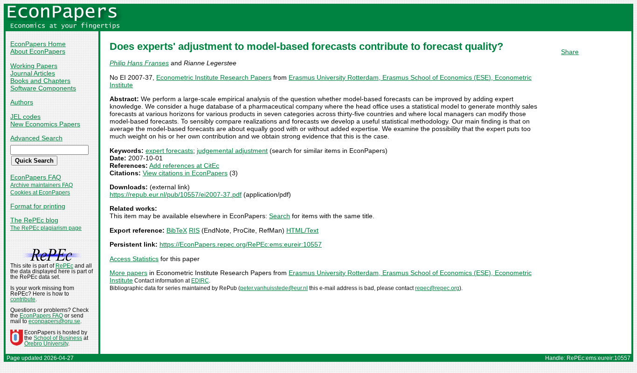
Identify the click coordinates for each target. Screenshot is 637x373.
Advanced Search (36, 138)
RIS (194, 230)
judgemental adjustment (232, 150)
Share (570, 51)
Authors (21, 102)
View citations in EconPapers (185, 173)
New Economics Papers (45, 124)
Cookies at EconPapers (40, 192)
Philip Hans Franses (139, 63)
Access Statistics (134, 258)
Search (279, 216)
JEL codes (25, 116)
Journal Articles (32, 73)
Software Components (43, 88)
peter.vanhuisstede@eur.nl (274, 288)
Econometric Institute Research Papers (213, 77)
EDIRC (200, 280)
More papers (128, 272)
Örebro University (46, 343)
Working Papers (33, 65)
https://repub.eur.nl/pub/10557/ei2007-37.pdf (176, 194)
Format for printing (37, 206)
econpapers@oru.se (54, 321)
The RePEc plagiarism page (46, 228)
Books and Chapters (40, 80)
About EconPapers (37, 51)
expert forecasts (169, 150)
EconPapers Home (38, 44)
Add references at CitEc (184, 165)
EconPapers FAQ (35, 177)
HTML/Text (302, 230)
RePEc (64, 266)
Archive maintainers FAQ (41, 185)
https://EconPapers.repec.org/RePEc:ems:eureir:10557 (240, 244)
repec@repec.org (437, 288)
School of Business (58, 338)
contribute (22, 299)
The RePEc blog (34, 220)
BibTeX (176, 230)
